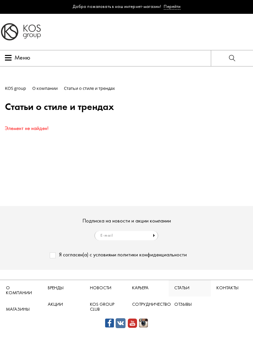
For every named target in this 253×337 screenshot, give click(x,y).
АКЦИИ (55, 304)
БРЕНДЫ (56, 288)
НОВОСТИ (100, 288)
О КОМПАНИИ (19, 290)
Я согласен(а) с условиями (123, 255)
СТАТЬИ (181, 288)
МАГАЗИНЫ (18, 309)
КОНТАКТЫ (227, 288)
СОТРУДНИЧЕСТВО (150, 304)
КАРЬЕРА (140, 288)
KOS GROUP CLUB (102, 307)
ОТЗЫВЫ (183, 304)
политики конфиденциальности (152, 255)
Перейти (172, 7)
